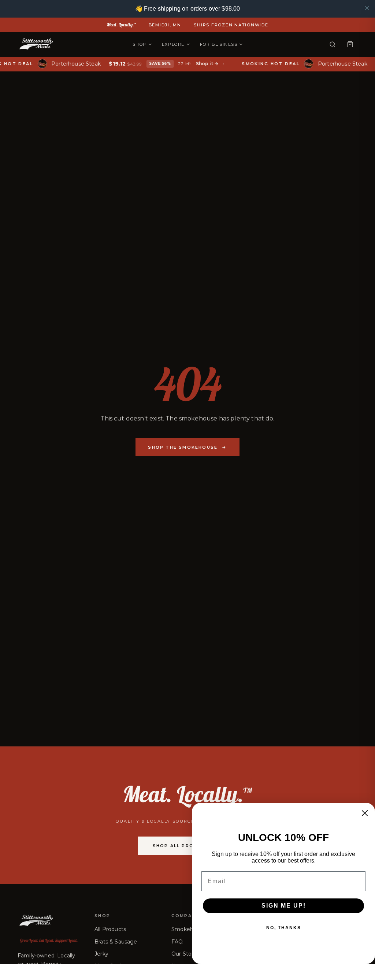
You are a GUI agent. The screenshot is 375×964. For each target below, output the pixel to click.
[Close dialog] (364, 813)
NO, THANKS (283, 927)
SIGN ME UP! (283, 905)
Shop (139, 44)
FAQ (177, 941)
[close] (367, 8)
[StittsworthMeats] (36, 44)
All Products (110, 929)
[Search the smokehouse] (332, 44)
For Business (218, 44)
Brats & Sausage (115, 941)
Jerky (101, 953)
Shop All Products (188, 845)
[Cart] (350, 44)
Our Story (183, 953)
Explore (173, 44)
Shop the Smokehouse (187, 447)
